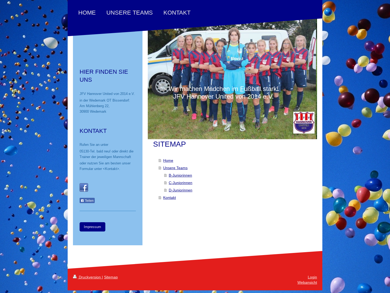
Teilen (89, 201)
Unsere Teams (175, 168)
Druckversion (90, 277)
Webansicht (307, 282)
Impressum (92, 227)
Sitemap (111, 277)
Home (168, 160)
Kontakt (169, 197)
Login (312, 277)
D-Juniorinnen (180, 190)
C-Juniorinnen (180, 183)
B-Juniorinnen (180, 175)
